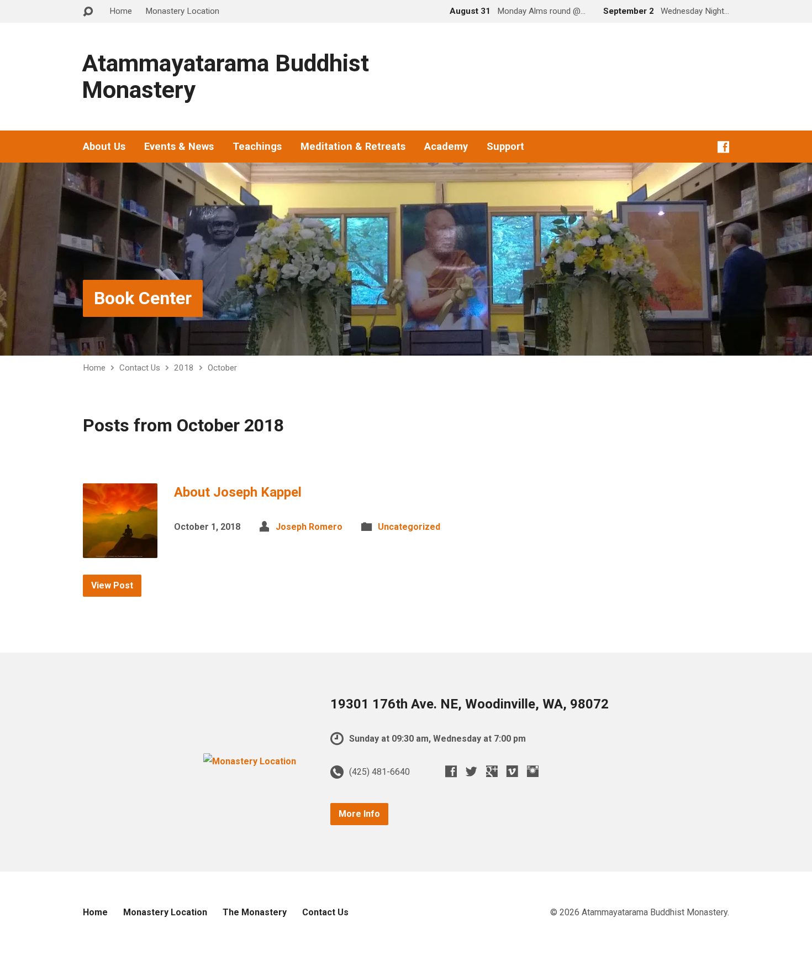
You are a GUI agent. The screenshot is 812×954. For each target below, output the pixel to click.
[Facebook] (723, 147)
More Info (359, 814)
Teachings (257, 147)
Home (120, 11)
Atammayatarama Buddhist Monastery (225, 76)
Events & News (179, 147)
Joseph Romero (309, 527)
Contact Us (139, 368)
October (222, 368)
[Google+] (492, 771)
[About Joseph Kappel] (120, 549)
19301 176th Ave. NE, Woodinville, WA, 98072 (469, 704)
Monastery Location (182, 11)
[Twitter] (471, 771)
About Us (104, 147)
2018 (184, 368)
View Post (112, 585)
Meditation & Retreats (352, 147)
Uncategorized (409, 527)
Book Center (143, 298)
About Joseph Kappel (238, 492)
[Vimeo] (512, 771)
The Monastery (255, 912)
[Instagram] (533, 771)
